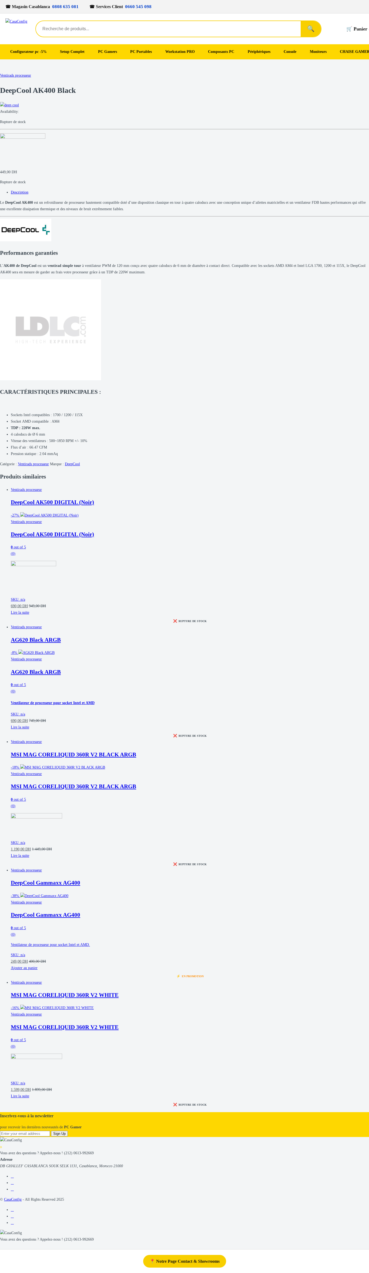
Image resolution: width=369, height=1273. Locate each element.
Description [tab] (19, 192)
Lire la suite (20, 612)
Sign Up (59, 1134)
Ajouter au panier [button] (24, 968)
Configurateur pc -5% (28, 52)
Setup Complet (72, 52)
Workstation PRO (180, 52)
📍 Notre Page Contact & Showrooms (185, 1261)
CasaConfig (13, 1199)
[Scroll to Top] (1, 1246)
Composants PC (221, 52)
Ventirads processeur (15, 75)
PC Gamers (107, 52)
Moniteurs (318, 52)
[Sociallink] (12, 1176)
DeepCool (72, 464)
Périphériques (259, 52)
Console (290, 52)
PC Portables (141, 52)
